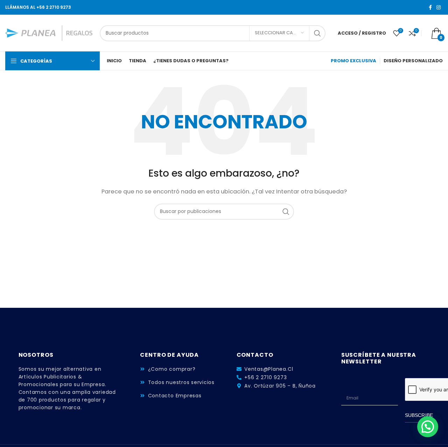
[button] (427, 426)
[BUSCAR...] (317, 33)
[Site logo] (49, 32)
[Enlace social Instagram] (438, 7)
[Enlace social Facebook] (430, 7)
